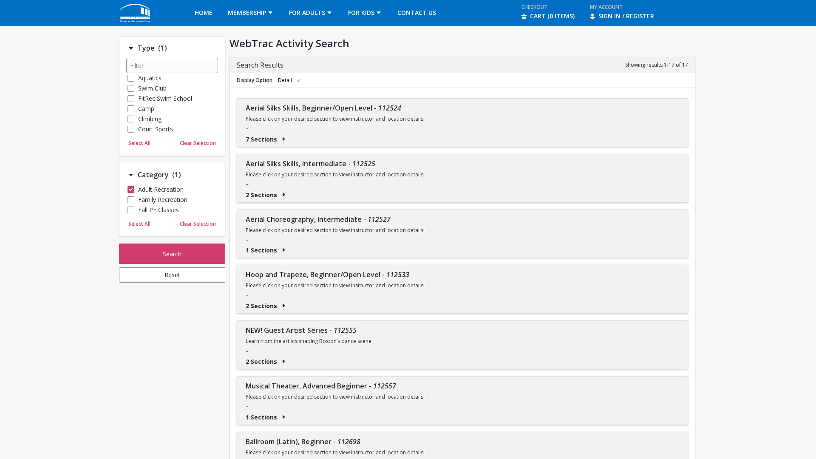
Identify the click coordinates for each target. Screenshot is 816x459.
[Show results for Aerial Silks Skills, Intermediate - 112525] (284, 195)
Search (172, 254)
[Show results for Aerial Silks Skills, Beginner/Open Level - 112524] (284, 139)
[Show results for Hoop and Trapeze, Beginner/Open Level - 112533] (284, 305)
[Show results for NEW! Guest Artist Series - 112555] (284, 361)
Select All (139, 143)
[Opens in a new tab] (135, 23)
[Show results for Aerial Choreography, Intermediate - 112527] (284, 250)
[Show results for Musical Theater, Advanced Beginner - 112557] (284, 417)
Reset (172, 275)
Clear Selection (198, 143)
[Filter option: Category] (131, 175)
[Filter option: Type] (131, 48)
